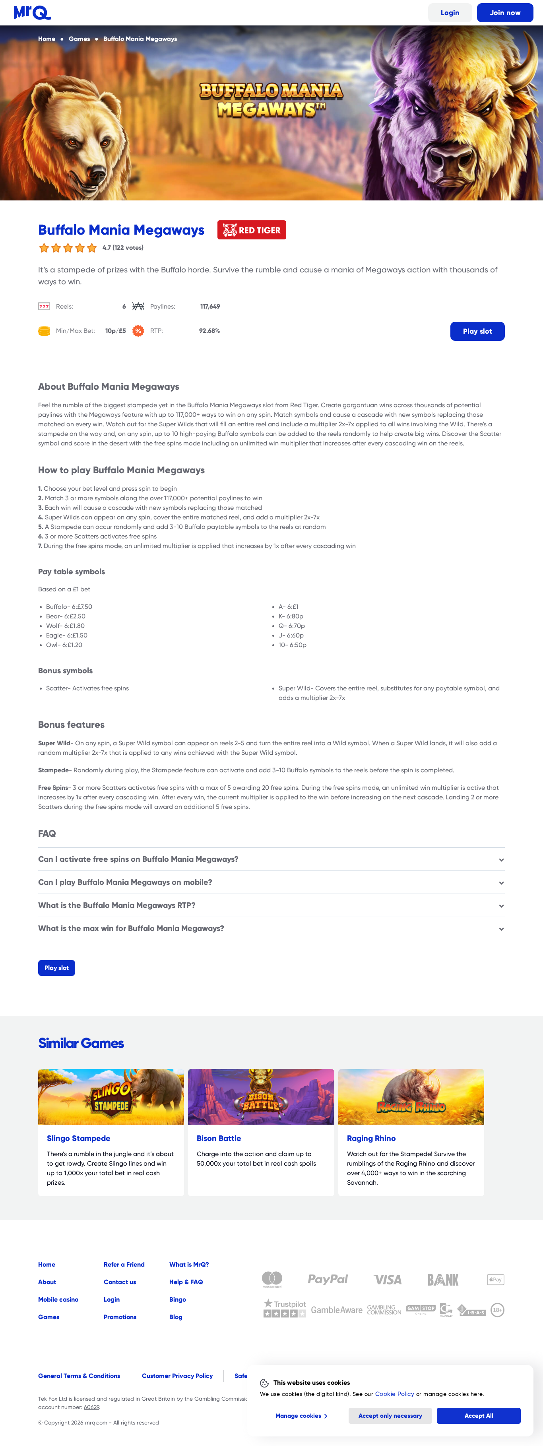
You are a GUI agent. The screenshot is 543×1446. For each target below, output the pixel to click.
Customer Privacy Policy (177, 1376)
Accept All (479, 1415)
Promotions (120, 1317)
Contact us (120, 1282)
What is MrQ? (189, 1264)
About (47, 1282)
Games (48, 1317)
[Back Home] (33, 12)
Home (46, 1264)
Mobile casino (58, 1299)
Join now (505, 12)
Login (450, 12)
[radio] (44, 248)
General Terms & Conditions (79, 1376)
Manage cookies (298, 1415)
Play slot (477, 331)
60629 (91, 1407)
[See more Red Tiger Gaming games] (252, 229)
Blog (175, 1317)
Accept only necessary (390, 1415)
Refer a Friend (124, 1264)
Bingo (177, 1299)
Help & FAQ (186, 1282)
